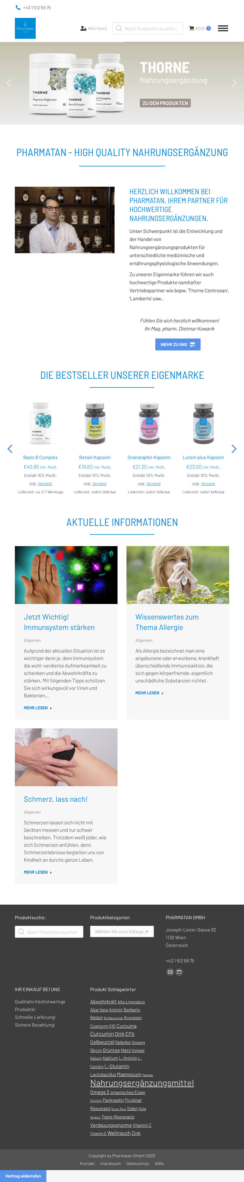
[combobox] (122, 931)
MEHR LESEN (36, 707)
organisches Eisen (127, 1092)
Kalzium (110, 1058)
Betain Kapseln (95, 457)
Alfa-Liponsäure (131, 1001)
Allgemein (32, 640)
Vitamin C (142, 1125)
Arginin (116, 1009)
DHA (119, 1034)
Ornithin (96, 1100)
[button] (10, 448)
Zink (136, 1133)
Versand (45, 483)
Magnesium (129, 1074)
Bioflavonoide (113, 1018)
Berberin (131, 1009)
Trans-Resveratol (117, 1116)
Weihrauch (119, 1133)
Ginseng (138, 1042)
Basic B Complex (40, 457)
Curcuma (127, 1026)
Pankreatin (113, 1100)
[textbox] (122, 931)
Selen (132, 1108)
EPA (129, 1034)
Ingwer (138, 1050)
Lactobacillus (103, 1074)
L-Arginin (128, 1058)
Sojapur (95, 1117)
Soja (142, 1108)
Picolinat (133, 1100)
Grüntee (111, 1050)
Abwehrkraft (103, 1001)
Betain (96, 1017)
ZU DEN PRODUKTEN (165, 103)
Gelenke (123, 1042)
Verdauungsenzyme (111, 1125)
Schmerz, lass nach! (56, 798)
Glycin (96, 1050)
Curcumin (102, 1033)
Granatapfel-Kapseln (149, 457)
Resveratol (100, 1108)
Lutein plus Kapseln (203, 457)
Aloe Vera (99, 1009)
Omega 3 (99, 1092)
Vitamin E (98, 1133)
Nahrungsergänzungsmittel (142, 1082)
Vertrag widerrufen (23, 1176)
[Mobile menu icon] (223, 28)
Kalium (96, 1058)
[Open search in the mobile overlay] (147, 28)
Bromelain (133, 1017)
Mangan (147, 1075)
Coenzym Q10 (103, 1026)
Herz (126, 1050)
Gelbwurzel (102, 1042)
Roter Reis (118, 1109)
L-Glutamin (116, 1066)
